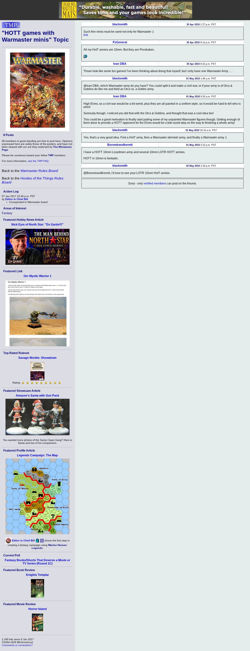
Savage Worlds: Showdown (37, 357)
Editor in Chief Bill (16, 199)
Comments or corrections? (17, 645)
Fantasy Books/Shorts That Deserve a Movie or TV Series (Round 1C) (37, 562)
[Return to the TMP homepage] (11, 26)
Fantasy (7, 213)
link (85, 34)
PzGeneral (120, 42)
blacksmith (120, 24)
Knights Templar (37, 574)
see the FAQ (38, 160)
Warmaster (39, 171)
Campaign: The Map (37, 455)
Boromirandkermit (120, 144)
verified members (155, 183)
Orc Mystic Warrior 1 (37, 276)
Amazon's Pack (37, 395)
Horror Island (37, 608)
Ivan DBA (119, 63)
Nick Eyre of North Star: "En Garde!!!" (37, 224)
